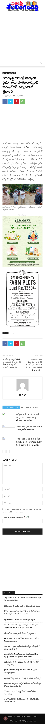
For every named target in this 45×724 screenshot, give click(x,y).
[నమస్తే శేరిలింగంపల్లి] (22, 6)
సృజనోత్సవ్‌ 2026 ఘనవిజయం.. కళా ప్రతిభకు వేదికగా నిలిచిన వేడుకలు (22, 700)
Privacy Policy (32, 716)
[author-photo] (22, 391)
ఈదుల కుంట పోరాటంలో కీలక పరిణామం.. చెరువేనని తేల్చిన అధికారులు (21, 639)
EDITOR (8, 96)
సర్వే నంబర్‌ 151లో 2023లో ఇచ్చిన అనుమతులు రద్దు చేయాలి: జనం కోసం (27, 417)
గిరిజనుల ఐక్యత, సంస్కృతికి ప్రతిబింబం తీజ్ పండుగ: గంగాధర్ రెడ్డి (21, 692)
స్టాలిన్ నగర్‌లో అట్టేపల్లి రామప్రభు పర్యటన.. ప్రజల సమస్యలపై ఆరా (20, 671)
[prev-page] (4, 451)
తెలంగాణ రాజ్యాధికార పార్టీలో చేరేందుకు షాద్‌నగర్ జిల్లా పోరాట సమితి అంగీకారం (22, 684)
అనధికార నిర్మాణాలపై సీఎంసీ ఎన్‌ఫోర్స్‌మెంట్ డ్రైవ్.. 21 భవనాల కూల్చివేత (22, 647)
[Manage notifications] (6, 718)
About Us (11, 716)
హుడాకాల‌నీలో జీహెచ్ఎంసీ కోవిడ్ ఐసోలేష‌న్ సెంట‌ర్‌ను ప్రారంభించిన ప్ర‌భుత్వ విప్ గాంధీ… (34, 364)
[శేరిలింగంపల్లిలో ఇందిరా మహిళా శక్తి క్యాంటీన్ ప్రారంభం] (8, 429)
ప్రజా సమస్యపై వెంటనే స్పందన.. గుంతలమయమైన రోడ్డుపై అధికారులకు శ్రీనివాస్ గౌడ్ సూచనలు (21, 655)
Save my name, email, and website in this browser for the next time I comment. (21, 510)
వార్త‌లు (5, 73)
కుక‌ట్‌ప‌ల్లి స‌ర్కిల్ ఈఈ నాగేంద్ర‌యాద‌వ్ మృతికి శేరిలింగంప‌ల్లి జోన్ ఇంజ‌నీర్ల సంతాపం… (11, 363)
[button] (4, 63)
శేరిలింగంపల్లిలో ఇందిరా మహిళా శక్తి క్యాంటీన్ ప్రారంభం (29, 428)
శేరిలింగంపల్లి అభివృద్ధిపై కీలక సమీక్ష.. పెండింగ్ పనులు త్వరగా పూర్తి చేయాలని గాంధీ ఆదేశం (29, 442)
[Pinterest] (16, 101)
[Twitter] (10, 101)
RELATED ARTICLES (11, 407)
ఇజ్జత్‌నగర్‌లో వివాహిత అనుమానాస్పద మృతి (19, 620)
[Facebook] (5, 101)
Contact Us (21, 716)
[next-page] (8, 451)
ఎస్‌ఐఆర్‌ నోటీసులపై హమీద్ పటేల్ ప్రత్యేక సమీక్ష (20, 633)
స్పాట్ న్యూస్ (12, 73)
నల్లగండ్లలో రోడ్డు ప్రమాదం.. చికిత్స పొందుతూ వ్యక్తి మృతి (22, 678)
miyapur (13, 333)
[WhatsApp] (22, 101)
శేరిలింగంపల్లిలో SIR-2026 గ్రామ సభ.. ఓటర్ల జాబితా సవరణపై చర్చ (21, 663)
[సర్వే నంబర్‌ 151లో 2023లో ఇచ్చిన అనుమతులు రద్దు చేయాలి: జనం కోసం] (8, 417)
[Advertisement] (22, 35)
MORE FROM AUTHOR (29, 407)
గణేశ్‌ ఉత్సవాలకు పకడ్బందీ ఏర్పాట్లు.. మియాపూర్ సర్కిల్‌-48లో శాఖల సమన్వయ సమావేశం (21, 626)
